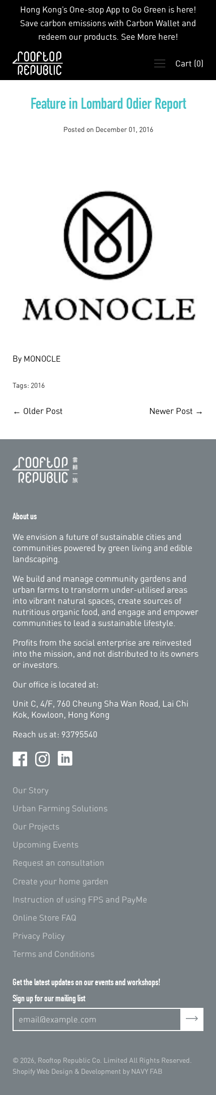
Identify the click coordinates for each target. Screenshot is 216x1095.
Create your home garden (61, 881)
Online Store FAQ (44, 917)
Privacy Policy (39, 935)
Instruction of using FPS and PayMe (80, 899)
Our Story (31, 790)
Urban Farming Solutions (60, 808)
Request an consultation (58, 862)
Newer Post (171, 410)
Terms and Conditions (53, 953)
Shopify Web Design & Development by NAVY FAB (87, 1071)
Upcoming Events (45, 844)
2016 (38, 385)
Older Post (43, 410)
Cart (189, 63)
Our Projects (36, 826)
